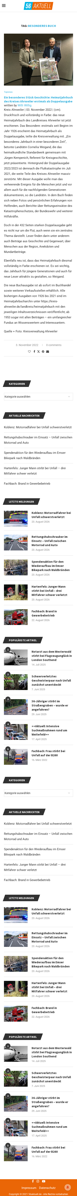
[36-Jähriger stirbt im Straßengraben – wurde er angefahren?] (16, 1104)
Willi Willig (24, 105)
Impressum (29, 1188)
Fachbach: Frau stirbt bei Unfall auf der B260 (48, 1149)
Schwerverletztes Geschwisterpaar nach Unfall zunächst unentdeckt (51, 1077)
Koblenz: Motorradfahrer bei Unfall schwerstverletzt (38, 823)
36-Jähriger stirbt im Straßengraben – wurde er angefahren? (50, 1102)
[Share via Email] (47, 351)
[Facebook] (33, 1181)
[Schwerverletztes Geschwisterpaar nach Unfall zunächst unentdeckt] (16, 1079)
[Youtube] (43, 1181)
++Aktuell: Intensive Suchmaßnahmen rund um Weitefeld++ (49, 1127)
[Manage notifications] (68, 1187)
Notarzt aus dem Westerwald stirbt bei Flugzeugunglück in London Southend (52, 1052)
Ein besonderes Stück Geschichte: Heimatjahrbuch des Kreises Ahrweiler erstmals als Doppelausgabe (38, 99)
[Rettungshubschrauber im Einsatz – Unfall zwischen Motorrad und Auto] (16, 939)
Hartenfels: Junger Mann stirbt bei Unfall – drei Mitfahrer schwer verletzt (49, 987)
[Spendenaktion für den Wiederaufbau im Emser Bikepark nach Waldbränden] (16, 964)
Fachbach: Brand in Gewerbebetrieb (27, 880)
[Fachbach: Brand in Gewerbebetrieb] (16, 1014)
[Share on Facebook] (34, 351)
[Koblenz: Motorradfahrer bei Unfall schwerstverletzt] (16, 915)
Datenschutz (47, 1188)
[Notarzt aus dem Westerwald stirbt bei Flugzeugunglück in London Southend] (16, 1054)
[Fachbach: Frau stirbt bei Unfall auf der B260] (16, 1153)
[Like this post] (29, 351)
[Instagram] (38, 1181)
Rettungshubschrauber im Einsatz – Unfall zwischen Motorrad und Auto (50, 937)
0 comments (53, 345)
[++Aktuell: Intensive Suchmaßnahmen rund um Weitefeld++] (16, 1128)
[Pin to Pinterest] (43, 351)
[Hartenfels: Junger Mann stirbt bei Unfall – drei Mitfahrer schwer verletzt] (16, 989)
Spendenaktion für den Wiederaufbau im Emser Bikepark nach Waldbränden (51, 962)
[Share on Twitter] (38, 351)
